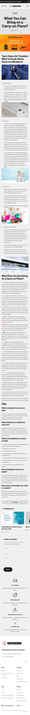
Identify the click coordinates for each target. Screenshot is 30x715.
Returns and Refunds (22, 700)
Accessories (5, 678)
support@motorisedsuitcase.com (13, 653)
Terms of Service (14, 543)
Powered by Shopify (20, 710)
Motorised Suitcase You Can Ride (7, 674)
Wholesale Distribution (22, 681)
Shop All (4, 670)
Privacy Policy (6, 543)
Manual (3, 692)
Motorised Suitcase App (7, 695)
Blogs (18, 676)
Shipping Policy (20, 695)
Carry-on (15, 13)
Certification (20, 679)
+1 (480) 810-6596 (9, 656)
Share (16, 502)
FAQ (3, 689)
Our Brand (19, 670)
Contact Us (19, 673)
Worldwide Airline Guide (7, 698)
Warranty (19, 689)
